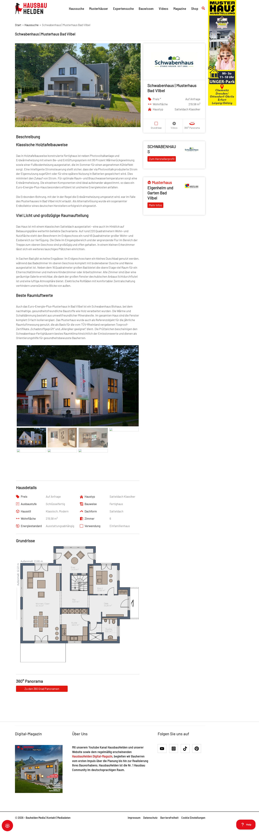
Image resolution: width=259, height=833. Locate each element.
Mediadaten (63, 817)
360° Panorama (192, 127)
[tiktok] (186, 748)
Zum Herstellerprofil (161, 159)
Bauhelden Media (35, 817)
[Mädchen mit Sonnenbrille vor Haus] (222, 52)
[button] (203, 8)
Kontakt (51, 817)
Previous (11, 611)
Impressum (134, 817)
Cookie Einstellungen (193, 817)
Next (144, 611)
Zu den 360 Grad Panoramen (41, 688)
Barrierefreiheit (169, 817)
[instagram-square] (174, 748)
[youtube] (163, 748)
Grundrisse (156, 127)
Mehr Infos (155, 205)
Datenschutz (150, 817)
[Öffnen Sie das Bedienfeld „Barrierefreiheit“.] (7, 825)
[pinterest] (197, 748)
